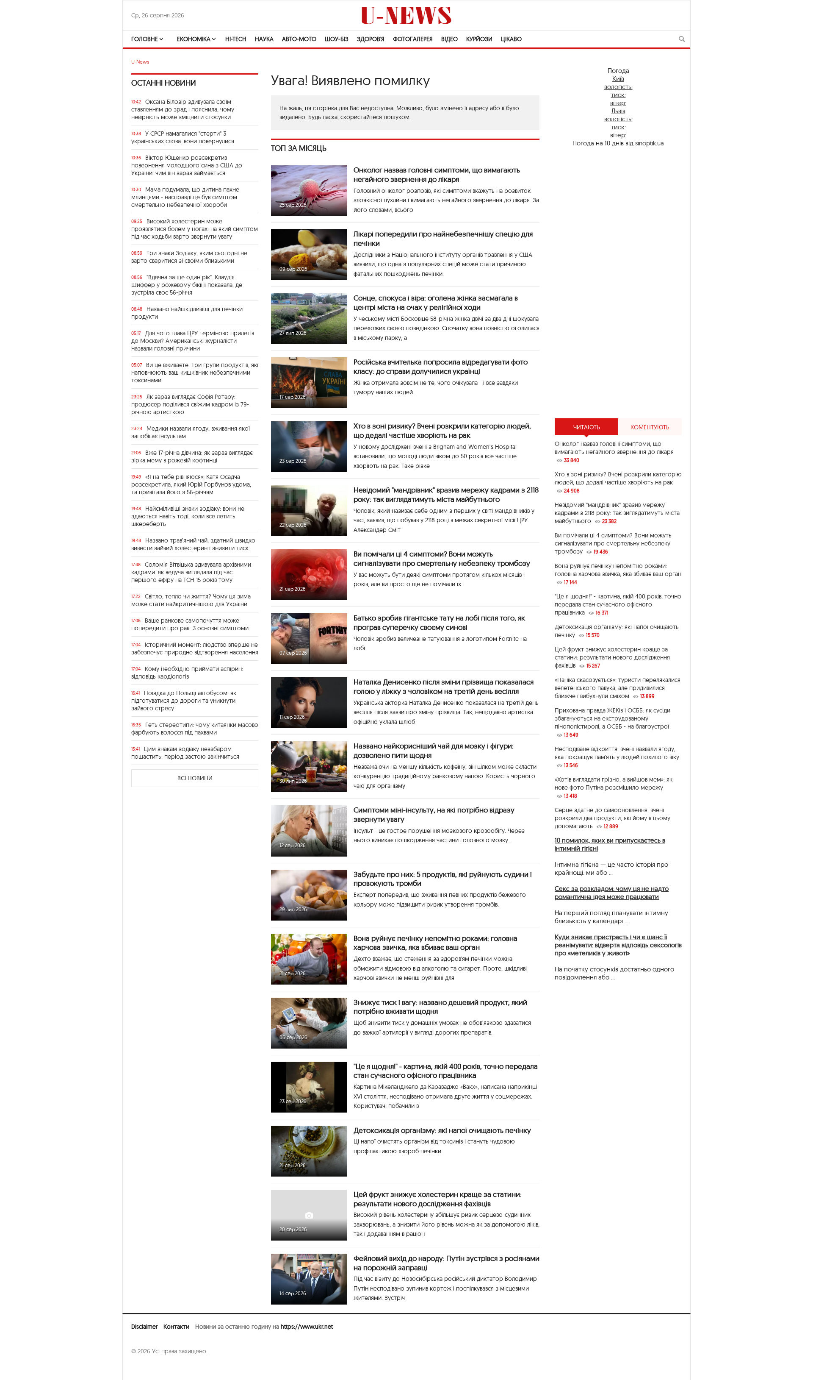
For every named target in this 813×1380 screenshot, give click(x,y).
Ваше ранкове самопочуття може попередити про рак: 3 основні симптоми (190, 624)
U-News (140, 61)
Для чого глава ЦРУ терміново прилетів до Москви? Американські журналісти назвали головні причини (192, 340)
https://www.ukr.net (307, 1326)
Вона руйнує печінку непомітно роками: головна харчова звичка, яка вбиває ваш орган (435, 943)
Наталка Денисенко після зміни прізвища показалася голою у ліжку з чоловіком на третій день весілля (444, 686)
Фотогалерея (413, 39)
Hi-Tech (235, 39)
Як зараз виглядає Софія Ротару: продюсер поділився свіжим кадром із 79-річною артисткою (190, 404)
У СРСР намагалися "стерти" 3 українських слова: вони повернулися (182, 137)
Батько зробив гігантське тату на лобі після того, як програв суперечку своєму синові (439, 622)
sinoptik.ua (649, 143)
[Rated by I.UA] (150, 1368)
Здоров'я (370, 39)
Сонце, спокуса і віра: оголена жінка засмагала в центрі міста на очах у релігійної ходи (436, 302)
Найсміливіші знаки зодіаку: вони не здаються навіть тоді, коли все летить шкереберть (187, 516)
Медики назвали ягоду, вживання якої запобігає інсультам (190, 432)
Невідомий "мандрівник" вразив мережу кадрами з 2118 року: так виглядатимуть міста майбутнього (446, 494)
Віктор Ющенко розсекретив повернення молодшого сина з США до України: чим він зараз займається (186, 165)
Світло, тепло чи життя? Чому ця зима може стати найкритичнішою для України (191, 600)
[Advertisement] (618, 283)
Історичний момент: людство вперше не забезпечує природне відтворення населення (194, 648)
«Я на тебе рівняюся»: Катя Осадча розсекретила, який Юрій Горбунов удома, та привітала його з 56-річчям (191, 484)
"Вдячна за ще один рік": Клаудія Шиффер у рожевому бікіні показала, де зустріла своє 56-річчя (186, 284)
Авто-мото (299, 39)
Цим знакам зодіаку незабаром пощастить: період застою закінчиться (185, 752)
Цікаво (511, 39)
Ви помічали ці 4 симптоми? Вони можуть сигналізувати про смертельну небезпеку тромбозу (442, 558)
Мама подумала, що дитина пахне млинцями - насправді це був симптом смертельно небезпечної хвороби (185, 197)
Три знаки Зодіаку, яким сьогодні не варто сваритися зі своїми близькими (189, 256)
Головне (144, 39)
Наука (264, 39)
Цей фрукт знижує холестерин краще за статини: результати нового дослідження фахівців (438, 1199)
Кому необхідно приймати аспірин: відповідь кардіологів (187, 672)
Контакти (176, 1326)
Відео (449, 39)
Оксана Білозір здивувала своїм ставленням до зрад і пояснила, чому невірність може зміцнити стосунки (182, 109)
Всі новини (195, 778)
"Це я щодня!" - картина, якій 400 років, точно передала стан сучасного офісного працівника (446, 1071)
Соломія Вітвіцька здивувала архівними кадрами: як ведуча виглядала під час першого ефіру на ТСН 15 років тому (191, 572)
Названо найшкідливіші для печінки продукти (187, 312)
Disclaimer (144, 1326)
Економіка (193, 39)
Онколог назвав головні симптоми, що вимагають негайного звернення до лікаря (437, 174)
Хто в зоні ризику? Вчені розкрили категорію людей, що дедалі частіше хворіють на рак (442, 430)
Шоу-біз (336, 39)
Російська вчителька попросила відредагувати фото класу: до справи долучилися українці (441, 366)
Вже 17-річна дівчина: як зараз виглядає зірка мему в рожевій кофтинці (192, 456)
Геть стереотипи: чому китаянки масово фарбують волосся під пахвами (194, 728)
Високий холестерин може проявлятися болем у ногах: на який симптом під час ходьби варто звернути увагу (194, 228)
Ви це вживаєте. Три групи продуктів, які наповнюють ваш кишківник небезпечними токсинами (194, 372)
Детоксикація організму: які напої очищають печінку (442, 1130)
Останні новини (163, 83)
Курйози (479, 39)
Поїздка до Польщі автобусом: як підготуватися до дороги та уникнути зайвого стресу (183, 700)
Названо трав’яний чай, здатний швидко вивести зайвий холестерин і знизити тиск (193, 544)
